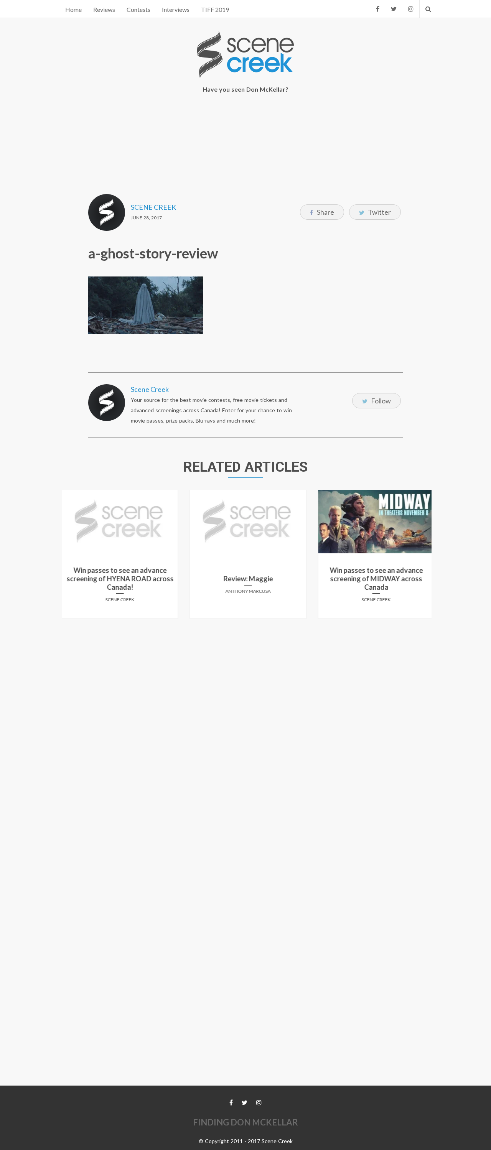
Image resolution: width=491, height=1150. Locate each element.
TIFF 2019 (215, 9)
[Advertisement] (245, 150)
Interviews (175, 9)
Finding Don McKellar (245, 1122)
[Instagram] (410, 9)
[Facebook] (377, 9)
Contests (138, 9)
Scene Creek (153, 207)
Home (73, 9)
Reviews (104, 9)
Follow (380, 400)
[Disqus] (245, 720)
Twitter (379, 212)
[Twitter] (393, 9)
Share (325, 212)
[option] (118, 557)
